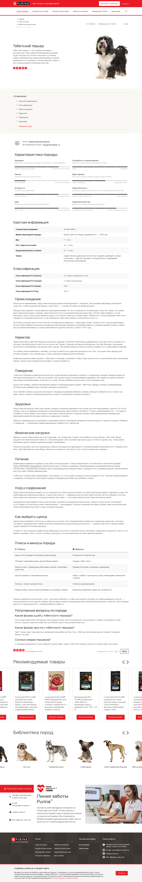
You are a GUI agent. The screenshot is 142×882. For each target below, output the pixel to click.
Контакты (125, 3)
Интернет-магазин (109, 3)
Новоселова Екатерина (39, 142)
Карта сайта (59, 856)
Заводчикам (84, 848)
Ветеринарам (84, 845)
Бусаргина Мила (50, 145)
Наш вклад (116, 11)
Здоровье (23, 121)
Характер (23, 113)
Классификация (25, 105)
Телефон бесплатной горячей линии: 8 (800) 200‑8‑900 (117, 845)
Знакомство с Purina (99, 11)
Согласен (121, 873)
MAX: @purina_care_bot (21, 820)
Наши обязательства (62, 852)
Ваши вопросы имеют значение (19, 789)
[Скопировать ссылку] (26, 68)
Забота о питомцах (80, 11)
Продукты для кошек (61, 11)
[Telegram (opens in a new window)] (17, 68)
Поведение (23, 117)
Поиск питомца (22, 11)
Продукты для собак (40, 11)
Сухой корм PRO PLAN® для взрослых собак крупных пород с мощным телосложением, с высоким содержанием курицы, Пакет (115, 703)
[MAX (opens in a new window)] (23, 68)
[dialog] (71, 873)
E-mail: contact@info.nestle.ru (117, 850)
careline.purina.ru (18, 812)
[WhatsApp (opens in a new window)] (20, 68)
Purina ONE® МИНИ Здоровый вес (27, 466)
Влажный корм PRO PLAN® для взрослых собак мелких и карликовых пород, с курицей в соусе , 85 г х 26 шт (85, 703)
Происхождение (26, 109)
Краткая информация (28, 101)
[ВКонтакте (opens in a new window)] (14, 68)
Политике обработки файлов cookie (64, 878)
